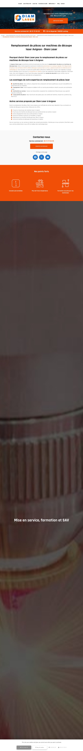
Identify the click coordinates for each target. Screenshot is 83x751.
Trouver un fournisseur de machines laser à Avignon (26, 110)
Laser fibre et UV (27, 3)
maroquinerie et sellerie (35, 71)
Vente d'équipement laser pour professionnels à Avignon (27, 114)
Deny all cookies (40, 747)
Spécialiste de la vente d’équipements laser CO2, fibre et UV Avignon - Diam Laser (55, 35)
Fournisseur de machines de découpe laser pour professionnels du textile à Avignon (34, 112)
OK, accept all (24, 747)
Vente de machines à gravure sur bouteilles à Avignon (27, 115)
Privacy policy (63, 747)
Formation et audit (42, 3)
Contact (63, 3)
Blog (58, 3)
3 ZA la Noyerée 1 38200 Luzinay (56, 31)
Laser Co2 (34, 3)
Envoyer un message (41, 146)
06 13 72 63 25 (35, 31)
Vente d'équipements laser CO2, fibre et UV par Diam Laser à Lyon (21, 35)
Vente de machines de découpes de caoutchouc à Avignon (28, 119)
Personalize (53, 747)
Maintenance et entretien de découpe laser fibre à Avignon (28, 117)
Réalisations (52, 3)
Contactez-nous (58, 21)
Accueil (20, 3)
